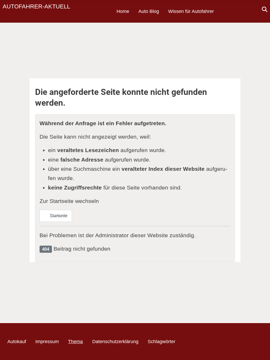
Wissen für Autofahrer (191, 11)
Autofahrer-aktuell (36, 6)
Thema (75, 341)
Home (123, 11)
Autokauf (16, 341)
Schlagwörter (161, 341)
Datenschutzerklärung (115, 341)
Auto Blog (148, 11)
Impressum (47, 341)
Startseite (58, 215)
